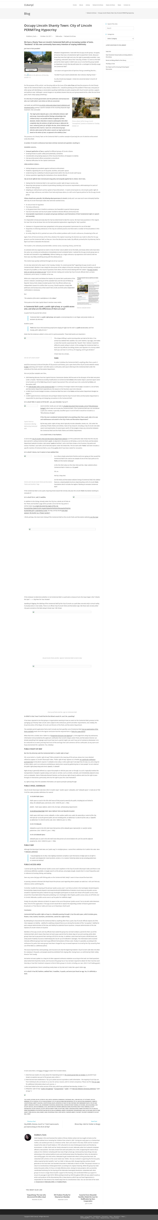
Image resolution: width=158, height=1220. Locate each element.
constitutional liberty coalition (33, 1103)
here (40, 1071)
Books (90, 1216)
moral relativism (72, 1106)
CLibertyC (29, 4)
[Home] (84, 13)
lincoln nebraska (38, 1106)
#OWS (28, 1099)
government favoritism (48, 1105)
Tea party (78, 1112)
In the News (82, 1105)
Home (81, 1216)
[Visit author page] (27, 1137)
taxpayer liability (71, 1112)
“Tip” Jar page (95, 1082)
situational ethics (53, 1112)
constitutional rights (49, 1103)
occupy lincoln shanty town (49, 1108)
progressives (69, 1110)
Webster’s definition (32, 852)
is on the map (93, 517)
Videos (123, 1216)
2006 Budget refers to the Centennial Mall (41, 387)
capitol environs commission (56, 1099)
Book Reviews (97, 1216)
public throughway (47, 1089)
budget (26, 367)
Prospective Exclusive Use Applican (61, 735)
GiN (40, 1105)
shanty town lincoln (30, 1112)
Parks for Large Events (78, 731)
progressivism (78, 1110)
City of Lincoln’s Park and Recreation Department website (49, 439)
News (97, 1218)
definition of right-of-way (63, 1103)
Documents (105, 1216)
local (45, 1106)
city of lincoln (34, 1101)
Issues (93, 1218)
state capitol (62, 1112)
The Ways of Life (110, 63)
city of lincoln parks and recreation (62, 1101)
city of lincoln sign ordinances (82, 1101)
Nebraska (59, 36)
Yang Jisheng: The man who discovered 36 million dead (36, 1196)
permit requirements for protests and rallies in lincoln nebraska (42, 1110)
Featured (73, 1103)
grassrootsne (59, 1105)
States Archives (115, 1218)
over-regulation (74, 1108)
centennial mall (69, 1099)
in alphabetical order (40, 510)
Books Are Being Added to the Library (116, 60)
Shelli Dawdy (40, 1112)
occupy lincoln (36, 1108)
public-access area (87, 1110)
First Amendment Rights (83, 1103)
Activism (33, 1099)
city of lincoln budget (45, 1101)
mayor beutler (52, 1106)
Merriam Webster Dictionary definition (84, 1089)
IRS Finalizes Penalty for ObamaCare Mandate (62, 1196)
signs (45, 1112)
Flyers (110, 1216)
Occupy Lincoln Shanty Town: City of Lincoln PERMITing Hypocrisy (116, 13)
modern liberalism (61, 1106)
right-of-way (96, 1110)
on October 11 (76, 1075)
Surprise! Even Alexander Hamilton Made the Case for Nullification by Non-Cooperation (88, 1198)
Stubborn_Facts (31, 36)
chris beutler (78, 1099)
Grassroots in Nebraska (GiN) (45, 1182)
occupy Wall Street (63, 1108)
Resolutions (117, 1216)
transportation (58, 1089)
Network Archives (70, 36)
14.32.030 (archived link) (37, 811)
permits (64, 1110)
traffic (66, 1089)
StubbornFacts (61, 1182)
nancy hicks (80, 1106)
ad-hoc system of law (42, 1099)
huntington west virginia (71, 1105)
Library (87, 1217)
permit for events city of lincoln (88, 1108)
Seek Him (108, 51)
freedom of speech (34, 1105)
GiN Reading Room (85, 1218)
